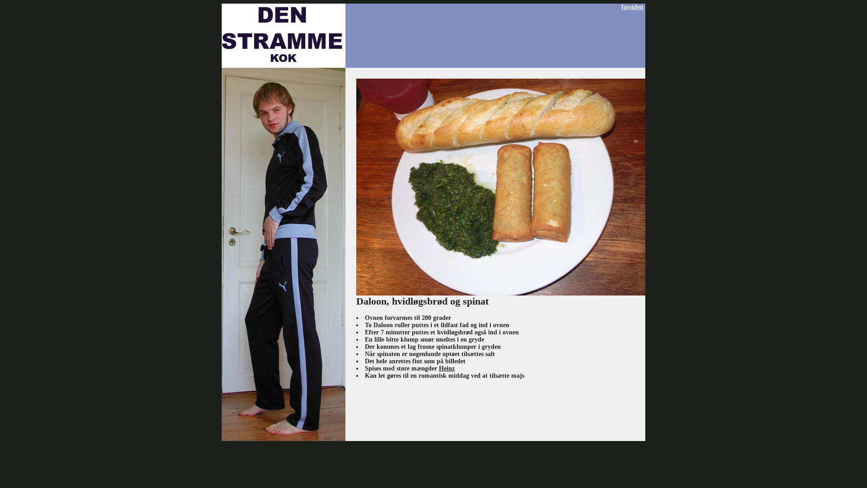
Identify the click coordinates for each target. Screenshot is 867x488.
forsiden (632, 7)
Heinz (447, 368)
